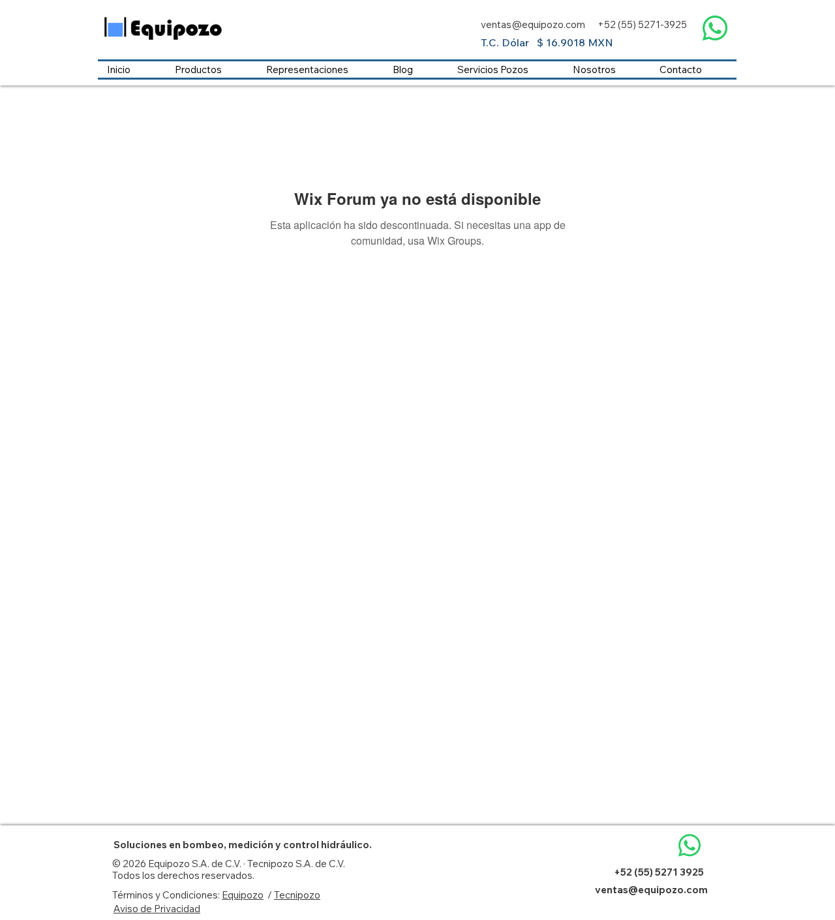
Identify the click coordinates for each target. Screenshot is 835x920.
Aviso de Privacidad (157, 908)
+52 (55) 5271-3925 (642, 24)
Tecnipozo (297, 895)
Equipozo (243, 895)
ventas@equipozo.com (533, 24)
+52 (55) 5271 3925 (659, 872)
